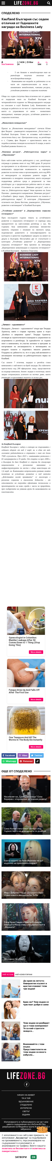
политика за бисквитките (16, 1148)
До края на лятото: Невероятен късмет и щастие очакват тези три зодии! (35, 984)
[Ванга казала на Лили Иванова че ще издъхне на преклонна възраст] (26, 853)
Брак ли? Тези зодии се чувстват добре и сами (36, 1003)
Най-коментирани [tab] (23, 974)
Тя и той (26, 1098)
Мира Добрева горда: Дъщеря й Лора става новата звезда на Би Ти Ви (23, 893)
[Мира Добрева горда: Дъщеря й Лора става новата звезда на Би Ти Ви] (26, 885)
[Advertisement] (26, 525)
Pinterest (28, 761)
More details (36, 652)
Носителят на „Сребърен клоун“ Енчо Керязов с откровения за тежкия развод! (25, 797)
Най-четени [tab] (8, 974)
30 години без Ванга (14, 959)
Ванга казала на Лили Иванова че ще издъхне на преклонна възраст (23, 861)
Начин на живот (26, 1095)
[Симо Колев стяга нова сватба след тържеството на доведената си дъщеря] (26, 821)
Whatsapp (11, 761)
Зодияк (26, 1114)
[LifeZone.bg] (26, 1075)
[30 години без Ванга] (26, 949)
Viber (24, 755)
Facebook (10, 755)
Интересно (26, 1108)
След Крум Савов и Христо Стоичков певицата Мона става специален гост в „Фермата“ (24, 924)
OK (33, 1157)
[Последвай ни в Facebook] (26, 1084)
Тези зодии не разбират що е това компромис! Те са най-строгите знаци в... (36, 1026)
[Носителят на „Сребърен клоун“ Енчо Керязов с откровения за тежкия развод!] (26, 789)
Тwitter (38, 755)
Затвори (21, 1157)
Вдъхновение (26, 1101)
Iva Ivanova (8, 64)
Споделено (11, 13)
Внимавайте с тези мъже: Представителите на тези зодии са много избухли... (34, 1049)
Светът (26, 1111)
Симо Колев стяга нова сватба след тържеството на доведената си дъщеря (25, 829)
